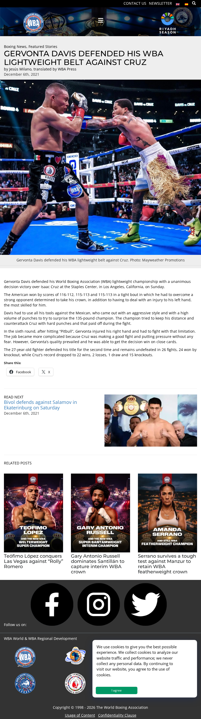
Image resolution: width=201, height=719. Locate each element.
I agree (116, 690)
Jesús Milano (20, 69)
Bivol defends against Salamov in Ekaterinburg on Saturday (40, 405)
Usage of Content (80, 715)
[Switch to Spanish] (186, 3)
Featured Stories (43, 46)
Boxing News (15, 46)
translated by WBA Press (55, 69)
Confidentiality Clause (117, 715)
